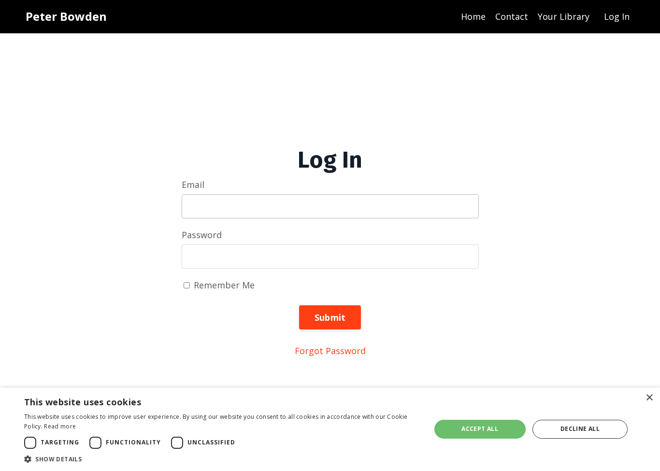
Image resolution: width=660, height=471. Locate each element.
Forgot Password (330, 351)
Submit (330, 317)
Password (202, 235)
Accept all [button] (479, 429)
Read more (60, 426)
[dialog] (330, 429)
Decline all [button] (580, 429)
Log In (617, 16)
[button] (221, 459)
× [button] (649, 397)
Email (193, 184)
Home (473, 16)
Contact (511, 16)
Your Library (563, 16)
